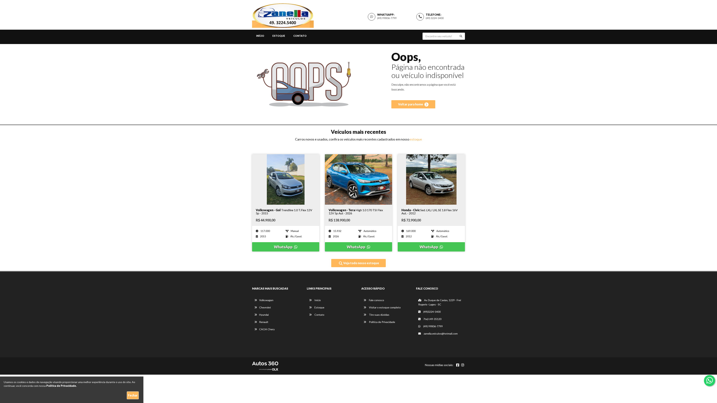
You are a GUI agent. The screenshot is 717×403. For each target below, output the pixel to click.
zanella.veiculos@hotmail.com (441, 333)
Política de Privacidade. (61, 385)
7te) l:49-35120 (432, 319)
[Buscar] (461, 36)
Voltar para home (411, 104)
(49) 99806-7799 (387, 18)
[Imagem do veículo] (285, 179)
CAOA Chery (267, 329)
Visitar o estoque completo (384, 307)
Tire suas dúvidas (378, 314)
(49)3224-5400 (432, 311)
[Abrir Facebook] (457, 365)
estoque (416, 139)
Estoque (278, 35)
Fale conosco (376, 300)
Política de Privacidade (381, 322)
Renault (263, 322)
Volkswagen (266, 300)
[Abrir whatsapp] (709, 380)
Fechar (133, 395)
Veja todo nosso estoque (361, 263)
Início (260, 35)
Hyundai (264, 314)
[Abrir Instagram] (462, 365)
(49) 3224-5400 (435, 18)
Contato (300, 35)
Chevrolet (265, 307)
